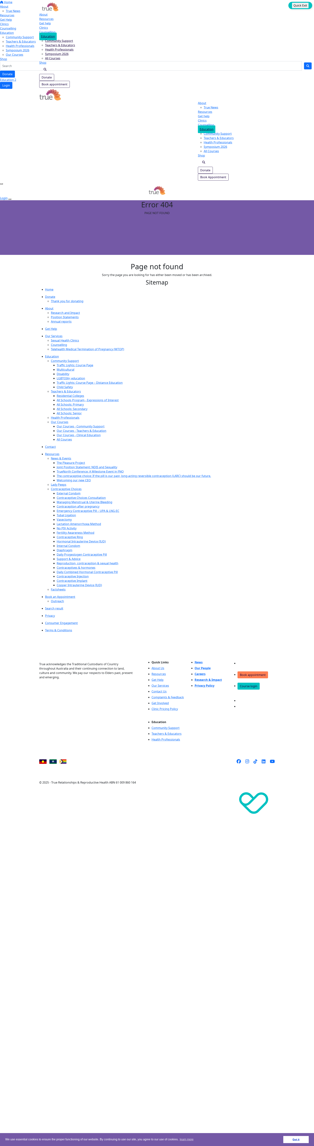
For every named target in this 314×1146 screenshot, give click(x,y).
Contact (50, 447)
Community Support (59, 41)
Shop (42, 63)
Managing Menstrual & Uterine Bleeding (84, 502)
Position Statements (65, 317)
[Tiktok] (255, 766)
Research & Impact (208, 680)
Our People (203, 668)
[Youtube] (272, 766)
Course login (248, 686)
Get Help (51, 329)
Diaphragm (64, 550)
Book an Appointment (60, 597)
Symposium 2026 (57, 54)
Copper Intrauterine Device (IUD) (79, 585)
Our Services (54, 336)
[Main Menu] (1, 183)
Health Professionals (59, 50)
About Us (158, 668)
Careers (200, 674)
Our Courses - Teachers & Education (81, 431)
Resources (46, 19)
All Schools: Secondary (72, 409)
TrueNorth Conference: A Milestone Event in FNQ (90, 472)
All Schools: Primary (70, 405)
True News (211, 107)
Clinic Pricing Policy (165, 709)
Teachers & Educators (60, 45)
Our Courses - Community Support (80, 426)
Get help (45, 23)
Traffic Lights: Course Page (75, 365)
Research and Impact (65, 313)
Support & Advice (68, 559)
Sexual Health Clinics (65, 340)
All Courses (52, 58)
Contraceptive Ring (70, 537)
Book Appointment (213, 177)
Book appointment (54, 84)
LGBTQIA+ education (71, 378)
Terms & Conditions (58, 630)
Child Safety (65, 387)
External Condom (68, 493)
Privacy (50, 616)
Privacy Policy (204, 686)
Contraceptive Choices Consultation (81, 498)
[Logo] (50, 7)
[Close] (9, 199)
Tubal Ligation (66, 515)
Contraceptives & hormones (76, 568)
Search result (54, 608)
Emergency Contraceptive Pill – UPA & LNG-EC (88, 511)
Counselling (47, 32)
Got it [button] (296, 1139)
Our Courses (59, 422)
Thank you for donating (67, 301)
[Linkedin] (263, 766)
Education (48, 36)
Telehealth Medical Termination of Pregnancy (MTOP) (87, 349)
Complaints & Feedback (168, 697)
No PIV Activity (67, 528)
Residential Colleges (70, 396)
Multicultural (65, 370)
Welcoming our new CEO (74, 480)
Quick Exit (300, 5)
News (199, 662)
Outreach (57, 601)
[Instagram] (247, 766)
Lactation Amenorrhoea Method (79, 524)
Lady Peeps (58, 485)
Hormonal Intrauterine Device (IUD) (81, 541)
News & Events (61, 458)
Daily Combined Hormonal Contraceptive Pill (87, 572)
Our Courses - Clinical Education (79, 435)
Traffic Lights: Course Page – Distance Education (90, 383)
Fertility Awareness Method (75, 533)
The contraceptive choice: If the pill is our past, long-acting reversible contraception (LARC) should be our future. (134, 476)
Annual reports (61, 321)
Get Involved (160, 703)
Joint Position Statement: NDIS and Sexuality (87, 467)
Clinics (43, 28)
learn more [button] (187, 1139)
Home (49, 289)
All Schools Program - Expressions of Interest (88, 400)
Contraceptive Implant (72, 581)
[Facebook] (239, 766)
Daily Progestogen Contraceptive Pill (82, 555)
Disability (63, 374)
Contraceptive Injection (73, 576)
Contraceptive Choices (66, 489)
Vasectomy (64, 520)
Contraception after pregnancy (78, 506)
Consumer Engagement (61, 623)
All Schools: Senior (69, 413)
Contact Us (159, 691)
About (43, 15)
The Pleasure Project (71, 463)
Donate (47, 77)
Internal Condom (68, 546)
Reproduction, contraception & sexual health (87, 563)
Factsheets (58, 589)
